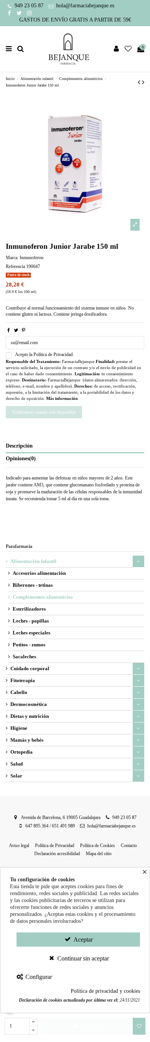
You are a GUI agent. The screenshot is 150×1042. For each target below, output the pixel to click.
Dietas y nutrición (29, 716)
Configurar (38, 977)
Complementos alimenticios (43, 597)
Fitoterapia (22, 680)
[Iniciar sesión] (116, 49)
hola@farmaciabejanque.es (85, 5)
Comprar (90, 1026)
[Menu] (9, 49)
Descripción (19, 446)
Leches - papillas (31, 621)
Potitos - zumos (29, 645)
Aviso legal (19, 845)
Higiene (18, 728)
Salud (16, 764)
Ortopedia (21, 752)
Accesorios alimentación (39, 573)
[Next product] (143, 82)
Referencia (15, 266)
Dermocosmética (28, 704)
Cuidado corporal (29, 668)
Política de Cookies (97, 845)
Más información (62, 398)
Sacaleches (24, 656)
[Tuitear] (16, 330)
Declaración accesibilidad (57, 853)
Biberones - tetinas (33, 585)
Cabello (18, 692)
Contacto (129, 845)
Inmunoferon (31, 257)
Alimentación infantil (33, 561)
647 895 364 (36, 826)
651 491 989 (63, 826)
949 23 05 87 (29, 5)
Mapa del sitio (99, 853)
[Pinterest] (23, 330)
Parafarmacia (19, 546)
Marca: (12, 257)
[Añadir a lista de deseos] (139, 1026)
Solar (16, 776)
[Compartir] (8, 330)
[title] (135, 225)
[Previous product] (140, 82)
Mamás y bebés (26, 740)
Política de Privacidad (54, 845)
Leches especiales (31, 633)
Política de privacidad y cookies (105, 991)
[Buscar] (21, 49)
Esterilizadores (29, 609)
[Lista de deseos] (128, 49)
